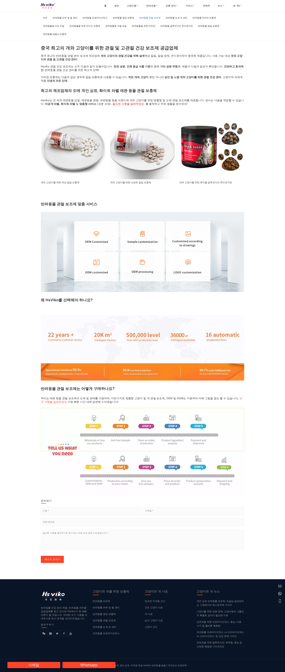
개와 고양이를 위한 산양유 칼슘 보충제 (130, 182)
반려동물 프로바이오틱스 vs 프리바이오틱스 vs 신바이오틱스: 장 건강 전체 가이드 (220, 634)
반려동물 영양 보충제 (123, 17)
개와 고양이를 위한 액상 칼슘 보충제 (60, 182)
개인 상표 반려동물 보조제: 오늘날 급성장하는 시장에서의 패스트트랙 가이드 (220, 603)
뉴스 (220, 5)
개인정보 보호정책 (177, 665)
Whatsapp (89, 665)
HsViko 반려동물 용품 (154, 665)
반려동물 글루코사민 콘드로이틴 (176, 25)
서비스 (189, 5)
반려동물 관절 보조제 (149, 17)
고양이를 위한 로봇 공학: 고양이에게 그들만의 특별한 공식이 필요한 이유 (220, 613)
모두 (45, 17)
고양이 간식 (151, 626)
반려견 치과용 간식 (155, 601)
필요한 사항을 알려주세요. (129, 103)
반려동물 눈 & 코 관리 (176, 17)
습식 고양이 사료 (154, 620)
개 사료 (149, 613)
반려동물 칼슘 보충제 (208, 25)
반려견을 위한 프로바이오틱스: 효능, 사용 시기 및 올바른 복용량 (219, 623)
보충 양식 (171, 5)
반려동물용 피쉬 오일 (53, 25)
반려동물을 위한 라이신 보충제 (84, 25)
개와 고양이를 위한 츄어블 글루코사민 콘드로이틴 (205, 182)
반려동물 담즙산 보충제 (54, 34)
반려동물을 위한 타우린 (143, 25)
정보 (116, 5)
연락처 (206, 5)
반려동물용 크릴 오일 (116, 25)
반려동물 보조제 (101, 601)
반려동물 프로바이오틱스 (95, 17)
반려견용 (151, 5)
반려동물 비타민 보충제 (204, 17)
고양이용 (131, 5)
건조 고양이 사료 (154, 607)
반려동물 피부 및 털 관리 (65, 17)
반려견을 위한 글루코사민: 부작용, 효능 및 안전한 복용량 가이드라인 (219, 644)
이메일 (33, 665)
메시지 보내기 (52, 559)
